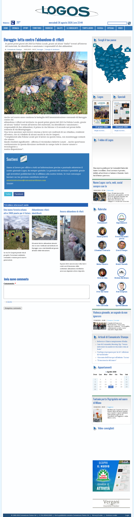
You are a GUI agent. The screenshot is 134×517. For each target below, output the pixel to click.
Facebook (19, 194)
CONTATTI (7, 32)
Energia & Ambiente (52, 49)
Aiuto (9, 302)
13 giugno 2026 (101, 127)
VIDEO (120, 28)
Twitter (8, 194)
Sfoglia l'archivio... (99, 130)
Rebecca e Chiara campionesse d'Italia (112, 341)
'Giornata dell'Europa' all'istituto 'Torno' (113, 357)
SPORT (25, 28)
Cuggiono (110, 407)
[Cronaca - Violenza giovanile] (99, 329)
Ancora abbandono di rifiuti (72, 211)
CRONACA (15, 28)
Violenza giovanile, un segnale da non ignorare (110, 314)
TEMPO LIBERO (87, 28)
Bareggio (40, 49)
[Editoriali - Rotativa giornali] (99, 201)
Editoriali (110, 190)
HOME (6, 28)
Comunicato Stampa (14, 49)
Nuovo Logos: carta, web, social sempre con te (107, 184)
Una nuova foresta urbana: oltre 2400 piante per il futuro (17, 211)
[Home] (67, 10)
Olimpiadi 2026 (122, 127)
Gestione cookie (111, 515)
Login (127, 515)
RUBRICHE (49, 28)
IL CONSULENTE (72, 28)
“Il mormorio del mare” (106, 360)
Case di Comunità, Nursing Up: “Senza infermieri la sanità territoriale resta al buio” (112, 346)
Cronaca (110, 320)
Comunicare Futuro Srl (81, 515)
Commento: (10, 284)
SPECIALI (110, 28)
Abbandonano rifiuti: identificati (40, 211)
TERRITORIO (36, 28)
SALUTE (60, 28)
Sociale (116, 320)
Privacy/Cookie (97, 515)
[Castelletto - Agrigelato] (97, 421)
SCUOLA (100, 28)
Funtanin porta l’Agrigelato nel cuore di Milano (110, 401)
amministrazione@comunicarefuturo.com (26, 180)
